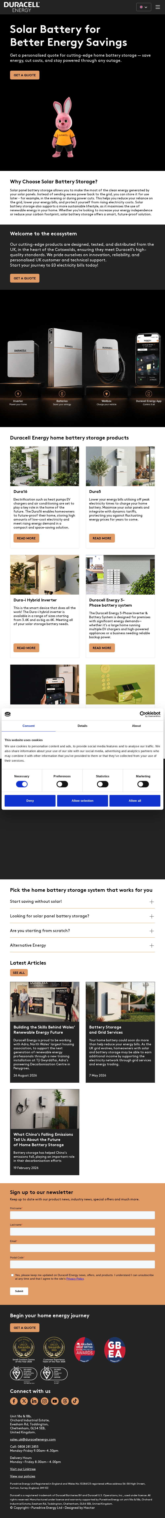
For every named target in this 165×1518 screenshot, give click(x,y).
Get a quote (25, 75)
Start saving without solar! (36, 902)
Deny (30, 800)
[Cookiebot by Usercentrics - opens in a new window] (142, 714)
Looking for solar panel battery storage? (49, 916)
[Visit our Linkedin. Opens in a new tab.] (34, 1401)
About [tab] (136, 725)
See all (19, 973)
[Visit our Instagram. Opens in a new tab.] (44, 1401)
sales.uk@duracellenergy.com (33, 1439)
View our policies (22, 1476)
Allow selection (83, 800)
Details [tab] (83, 725)
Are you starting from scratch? (40, 931)
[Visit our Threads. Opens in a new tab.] (65, 1401)
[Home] (22, 7)
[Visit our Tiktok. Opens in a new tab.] (75, 1401)
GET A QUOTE (25, 1328)
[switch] (62, 784)
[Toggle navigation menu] (158, 7)
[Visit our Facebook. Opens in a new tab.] (14, 1401)
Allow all (135, 800)
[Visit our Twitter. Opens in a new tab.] (24, 1401)
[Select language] (143, 7)
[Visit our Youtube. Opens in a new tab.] (55, 1401)
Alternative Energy (28, 946)
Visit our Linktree (23, 1469)
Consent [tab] (29, 725)
